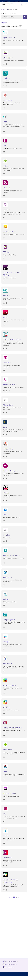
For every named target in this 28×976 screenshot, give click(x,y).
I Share (6, 210)
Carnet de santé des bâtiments (10, 881)
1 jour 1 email (8, 38)
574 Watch (7, 58)
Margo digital (8, 620)
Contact (6, 363)
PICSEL (6, 188)
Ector (5, 427)
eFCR (5, 122)
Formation (7, 858)
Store (8, 9)
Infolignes (7, 663)
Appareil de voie (9, 793)
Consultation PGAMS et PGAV (12, 273)
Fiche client (7, 750)
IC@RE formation (9, 685)
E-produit (7, 100)
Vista (5, 317)
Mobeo (6, 599)
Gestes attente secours (12, 728)
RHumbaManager (10, 471)
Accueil (3, 9)
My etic (6, 535)
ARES (5, 772)
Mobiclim (7, 577)
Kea (4, 146)
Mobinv (6, 166)
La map (6, 642)
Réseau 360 (7, 405)
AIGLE (5, 836)
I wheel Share (8, 449)
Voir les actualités (9, 967)
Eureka (6, 78)
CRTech (6, 252)
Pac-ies (6, 515)
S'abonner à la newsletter (11, 961)
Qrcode (6, 493)
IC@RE (5, 707)
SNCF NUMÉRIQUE (7, 4)
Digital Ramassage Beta (12, 339)
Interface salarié (9, 385)
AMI (4, 814)
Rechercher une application (8, 13)
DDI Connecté (8, 232)
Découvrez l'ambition (10, 964)
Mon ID (6, 295)
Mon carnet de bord (11, 555)
